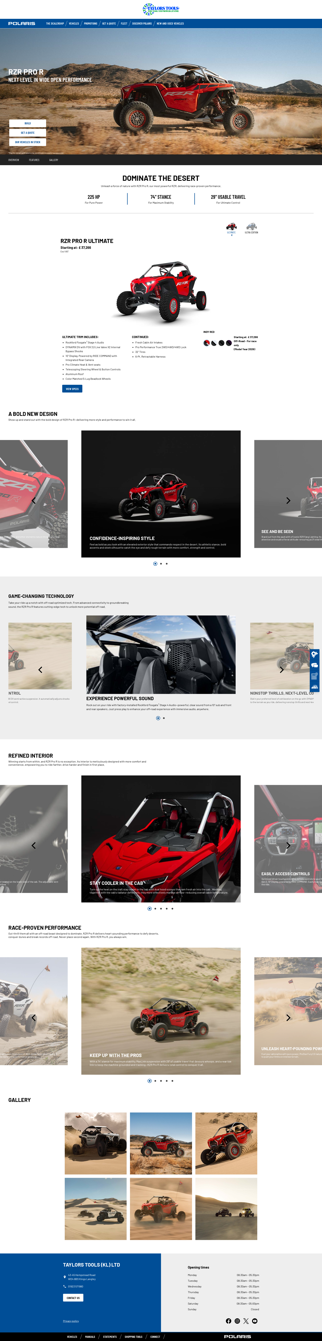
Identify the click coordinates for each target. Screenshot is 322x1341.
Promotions (90, 23)
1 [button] (155, 564)
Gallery (53, 160)
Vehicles (74, 23)
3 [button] (167, 564)
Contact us (73, 1298)
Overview (13, 160)
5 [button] (172, 909)
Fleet (124, 23)
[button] (34, 500)
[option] (160, 494)
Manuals (90, 1336)
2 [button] (161, 564)
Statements (110, 1336)
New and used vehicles (170, 23)
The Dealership (55, 23)
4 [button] (167, 909)
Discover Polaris (142, 23)
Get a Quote (109, 23)
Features (34, 160)
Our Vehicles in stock (27, 142)
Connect (155, 1336)
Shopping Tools (133, 1336)
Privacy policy (71, 1321)
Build (28, 123)
